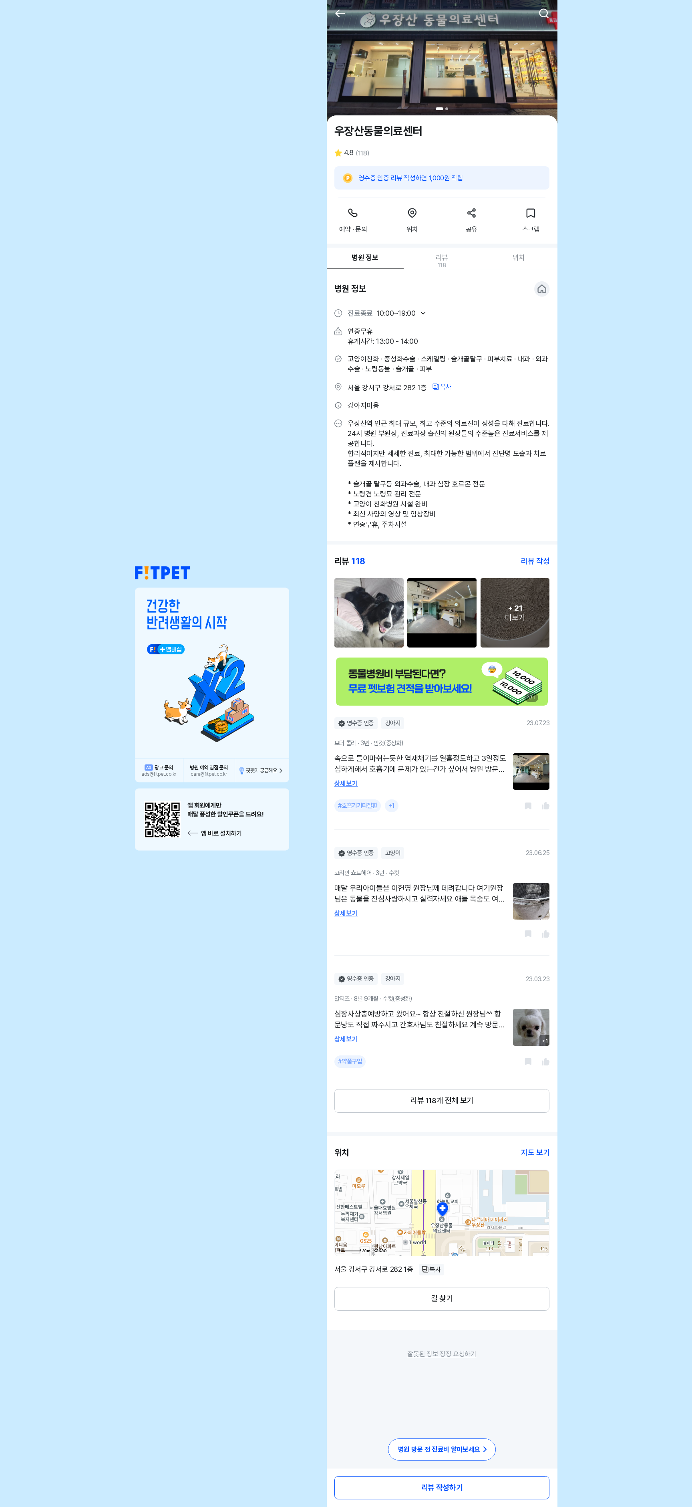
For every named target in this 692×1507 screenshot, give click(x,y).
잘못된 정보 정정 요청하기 (441, 1354)
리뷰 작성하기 (442, 1487)
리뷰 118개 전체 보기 (441, 1100)
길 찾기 (442, 1298)
